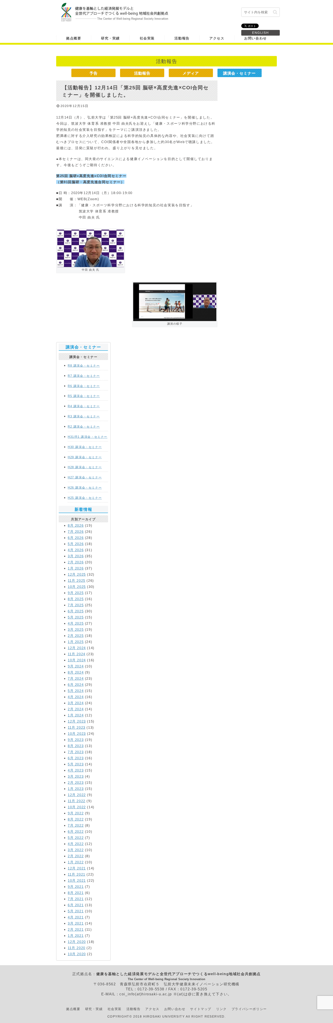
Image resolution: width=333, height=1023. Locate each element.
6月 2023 (76, 758)
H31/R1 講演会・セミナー (87, 436)
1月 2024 (76, 715)
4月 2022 (76, 844)
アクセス (152, 1009)
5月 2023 (76, 764)
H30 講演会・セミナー (85, 447)
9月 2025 (76, 593)
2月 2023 (76, 782)
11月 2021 (76, 874)
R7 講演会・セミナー (84, 376)
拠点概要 (73, 1009)
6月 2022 (76, 831)
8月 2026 (76, 525)
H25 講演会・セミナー (85, 497)
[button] (275, 12)
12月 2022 (77, 795)
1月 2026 (76, 568)
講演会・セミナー (239, 73)
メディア (191, 73)
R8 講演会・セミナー (84, 365)
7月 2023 (76, 752)
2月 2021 (76, 929)
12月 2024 (77, 648)
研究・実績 (94, 1009)
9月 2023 (76, 740)
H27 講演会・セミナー (85, 477)
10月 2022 (77, 807)
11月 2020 (76, 948)
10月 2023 (77, 734)
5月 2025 (76, 617)
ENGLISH (260, 32)
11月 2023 (76, 727)
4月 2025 (76, 623)
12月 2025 (77, 574)
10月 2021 (77, 880)
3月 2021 (76, 923)
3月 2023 (76, 776)
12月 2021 (77, 868)
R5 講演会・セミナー (84, 396)
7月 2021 (76, 899)
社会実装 (115, 1009)
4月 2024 (76, 697)
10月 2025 (77, 587)
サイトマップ (200, 1009)
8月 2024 (76, 672)
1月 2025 (76, 642)
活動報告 (142, 73)
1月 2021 (76, 936)
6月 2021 (76, 905)
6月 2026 (76, 538)
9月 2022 (76, 813)
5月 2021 (76, 911)
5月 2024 (76, 691)
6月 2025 (76, 611)
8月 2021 (76, 893)
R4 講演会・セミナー (84, 406)
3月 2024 (76, 703)
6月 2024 (76, 685)
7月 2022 (76, 825)
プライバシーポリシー (249, 1009)
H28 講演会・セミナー (85, 467)
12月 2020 (77, 942)
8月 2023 (76, 746)
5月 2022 (76, 838)
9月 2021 (76, 887)
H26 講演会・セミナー (85, 487)
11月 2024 (76, 654)
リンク (221, 1009)
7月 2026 (76, 531)
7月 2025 (76, 605)
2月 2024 (76, 709)
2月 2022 (76, 856)
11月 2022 (76, 801)
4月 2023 (76, 770)
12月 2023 (77, 721)
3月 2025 (76, 629)
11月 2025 (76, 580)
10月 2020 (77, 954)
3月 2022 (76, 850)
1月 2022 (76, 862)
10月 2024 (77, 660)
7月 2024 (76, 678)
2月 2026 (76, 562)
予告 (93, 73)
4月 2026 (76, 550)
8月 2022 (76, 819)
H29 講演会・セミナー (85, 457)
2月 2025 (76, 636)
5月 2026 (76, 544)
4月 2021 (76, 917)
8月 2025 (76, 599)
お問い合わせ (175, 1009)
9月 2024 (76, 666)
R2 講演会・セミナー (84, 426)
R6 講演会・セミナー (84, 386)
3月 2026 (76, 556)
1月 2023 (76, 789)
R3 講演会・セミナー (84, 416)
